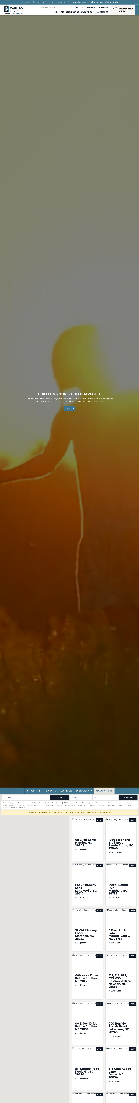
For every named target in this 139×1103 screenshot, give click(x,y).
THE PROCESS (50, 790)
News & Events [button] (86, 12)
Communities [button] (59, 12)
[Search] (71, 7)
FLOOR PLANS (66, 790)
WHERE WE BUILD (84, 790)
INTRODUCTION (33, 790)
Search (59, 797)
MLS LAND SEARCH (104, 790)
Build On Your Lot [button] (72, 12)
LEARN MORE (111, 2)
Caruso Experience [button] (101, 12)
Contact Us (69, 408)
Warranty (93, 7)
